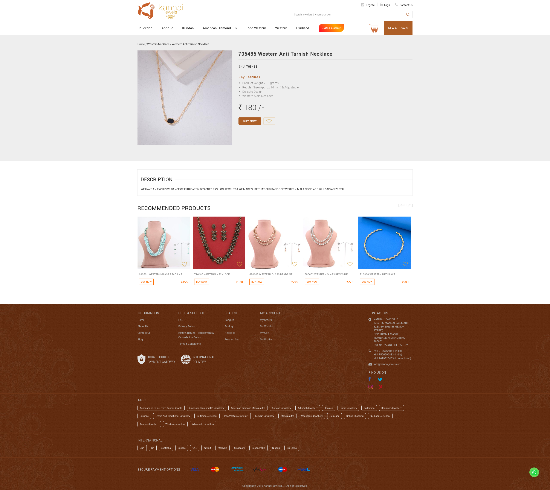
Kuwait (207, 447)
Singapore (239, 447)
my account (270, 313)
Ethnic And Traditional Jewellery (173, 415)
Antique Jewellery (281, 408)
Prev (402, 204)
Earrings (144, 415)
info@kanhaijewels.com (387, 364)
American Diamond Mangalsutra (248, 408)
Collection (145, 28)
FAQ (180, 320)
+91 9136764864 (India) (388, 350)
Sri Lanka (292, 447)
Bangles (229, 320)
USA (142, 447)
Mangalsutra (287, 415)
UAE (194, 447)
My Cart (264, 332)
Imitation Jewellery (207, 415)
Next (409, 204)
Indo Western (256, 28)
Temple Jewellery (149, 424)
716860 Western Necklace (377, 274)
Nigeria (276, 447)
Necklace (230, 332)
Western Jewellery (175, 424)
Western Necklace (158, 44)
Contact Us (144, 332)
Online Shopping (355, 415)
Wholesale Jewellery (203, 424)
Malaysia (222, 447)
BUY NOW (250, 121)
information (148, 313)
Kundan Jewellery (264, 415)
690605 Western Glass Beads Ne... (271, 274)
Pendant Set (232, 339)
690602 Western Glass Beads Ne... (327, 274)
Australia (166, 447)
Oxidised (302, 28)
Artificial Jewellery (308, 408)
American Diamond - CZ (220, 28)
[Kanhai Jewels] (162, 9)
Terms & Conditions (189, 343)
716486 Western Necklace (212, 274)
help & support (191, 313)
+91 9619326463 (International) (392, 358)
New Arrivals (398, 28)
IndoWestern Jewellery (236, 415)
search (231, 313)
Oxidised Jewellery (380, 415)
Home (141, 44)
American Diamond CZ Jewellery (206, 408)
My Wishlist (266, 326)
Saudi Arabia (258, 447)
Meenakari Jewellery (312, 415)
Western (281, 28)
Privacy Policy (186, 326)
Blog (140, 339)
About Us (143, 326)
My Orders (266, 320)
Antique (167, 28)
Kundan (188, 28)
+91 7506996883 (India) (388, 354)
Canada (182, 447)
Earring (229, 326)
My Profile (266, 339)
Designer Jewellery (391, 408)
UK (152, 447)
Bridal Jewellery (348, 408)
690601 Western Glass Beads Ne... (161, 274)
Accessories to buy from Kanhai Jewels (161, 408)
